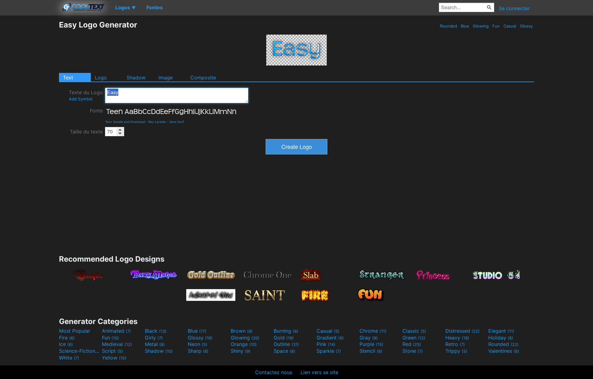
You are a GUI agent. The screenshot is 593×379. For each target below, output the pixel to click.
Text (68, 77)
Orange (244, 344)
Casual (509, 25)
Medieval (117, 344)
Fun (496, 25)
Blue (465, 25)
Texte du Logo (86, 95)
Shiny (240, 351)
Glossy (526, 25)
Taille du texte (86, 131)
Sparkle (329, 351)
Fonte (96, 110)
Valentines (503, 351)
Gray (369, 338)
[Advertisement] (29, 112)
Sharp (198, 351)
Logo (101, 77)
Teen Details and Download (125, 122)
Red (411, 344)
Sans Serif (176, 122)
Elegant (501, 331)
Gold (284, 338)
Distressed (462, 331)
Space (284, 351)
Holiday (500, 338)
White (69, 358)
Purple (371, 344)
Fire (67, 338)
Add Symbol (80, 98)
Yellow (114, 358)
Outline (286, 344)
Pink (326, 344)
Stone (412, 351)
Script (112, 351)
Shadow (136, 77)
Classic (414, 331)
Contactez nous (273, 372)
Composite (203, 77)
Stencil (371, 351)
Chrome (373, 331)
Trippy (456, 351)
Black (155, 331)
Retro (455, 344)
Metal (155, 344)
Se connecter (514, 8)
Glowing (481, 25)
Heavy (457, 338)
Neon (197, 344)
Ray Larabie (157, 122)
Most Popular (74, 331)
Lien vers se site (319, 372)
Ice (66, 344)
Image (165, 77)
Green (413, 338)
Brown (242, 331)
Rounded (448, 25)
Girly (154, 338)
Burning (286, 331)
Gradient (330, 338)
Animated (116, 331)
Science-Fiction (79, 351)
